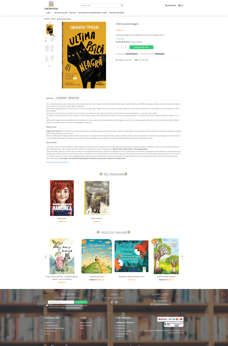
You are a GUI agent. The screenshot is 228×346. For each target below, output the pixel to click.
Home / (48, 19)
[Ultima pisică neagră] (84, 55)
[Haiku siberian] (97, 198)
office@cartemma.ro (161, 304)
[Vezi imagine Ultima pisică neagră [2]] (50, 48)
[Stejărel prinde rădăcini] (166, 256)
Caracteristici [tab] (61, 98)
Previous (50, 23)
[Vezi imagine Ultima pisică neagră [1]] (50, 38)
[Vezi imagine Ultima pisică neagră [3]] (50, 58)
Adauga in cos (141, 47)
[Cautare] (122, 5)
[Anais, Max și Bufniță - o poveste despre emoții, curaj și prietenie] (62, 256)
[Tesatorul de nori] (97, 256)
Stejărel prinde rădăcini (166, 276)
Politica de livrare (51, 331)
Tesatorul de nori (97, 276)
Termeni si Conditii (51, 325)
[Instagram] (116, 302)
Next (50, 66)
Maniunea (62, 218)
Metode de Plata (86, 322)
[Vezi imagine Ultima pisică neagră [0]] (50, 29)
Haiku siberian (96, 218)
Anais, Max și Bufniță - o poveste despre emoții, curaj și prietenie (62, 277)
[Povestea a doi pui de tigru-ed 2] (131, 256)
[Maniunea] (62, 198)
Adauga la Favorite (124, 60)
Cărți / (53, 19)
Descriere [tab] (49, 98)
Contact (47, 334)
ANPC (82, 328)
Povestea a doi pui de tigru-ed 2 (131, 276)
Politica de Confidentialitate (70, 307)
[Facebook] (112, 302)
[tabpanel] (84, 55)
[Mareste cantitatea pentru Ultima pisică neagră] (125, 47)
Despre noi (48, 322)
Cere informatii (142, 60)
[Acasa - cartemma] (59, 5)
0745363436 (161, 301)
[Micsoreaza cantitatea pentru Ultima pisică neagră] (117, 47)
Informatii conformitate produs (57, 162)
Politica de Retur (86, 325)
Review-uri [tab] (74, 98)
